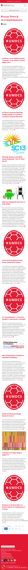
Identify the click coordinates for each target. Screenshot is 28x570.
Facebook (2, 560)
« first (3, 526)
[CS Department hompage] (14, 566)
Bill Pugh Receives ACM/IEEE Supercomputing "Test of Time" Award (13, 159)
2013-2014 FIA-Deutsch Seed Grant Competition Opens (12, 261)
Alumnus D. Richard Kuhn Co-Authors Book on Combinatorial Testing (13, 507)
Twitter (5, 560)
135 (12, 528)
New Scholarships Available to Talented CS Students (13, 356)
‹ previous (8, 526)
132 (2, 528)
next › (3, 531)
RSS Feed (15, 560)
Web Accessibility (5, 562)
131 (23, 526)
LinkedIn (12, 560)
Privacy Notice (12, 562)
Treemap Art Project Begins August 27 (12, 454)
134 (9, 528)
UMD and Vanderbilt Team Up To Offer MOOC (13, 203)
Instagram (8, 560)
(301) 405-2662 (10, 558)
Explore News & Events (14, 10)
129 (16, 526)
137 (19, 528)
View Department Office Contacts (8, 546)
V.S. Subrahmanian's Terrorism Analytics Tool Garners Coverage (13, 318)
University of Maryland (14, 1)
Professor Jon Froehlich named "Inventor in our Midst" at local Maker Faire (13, 60)
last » (7, 531)
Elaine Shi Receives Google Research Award (11, 415)
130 (19, 526)
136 (16, 528)
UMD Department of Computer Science (11, 5)
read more (11, 129)
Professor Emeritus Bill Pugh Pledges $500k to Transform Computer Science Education (12, 114)
